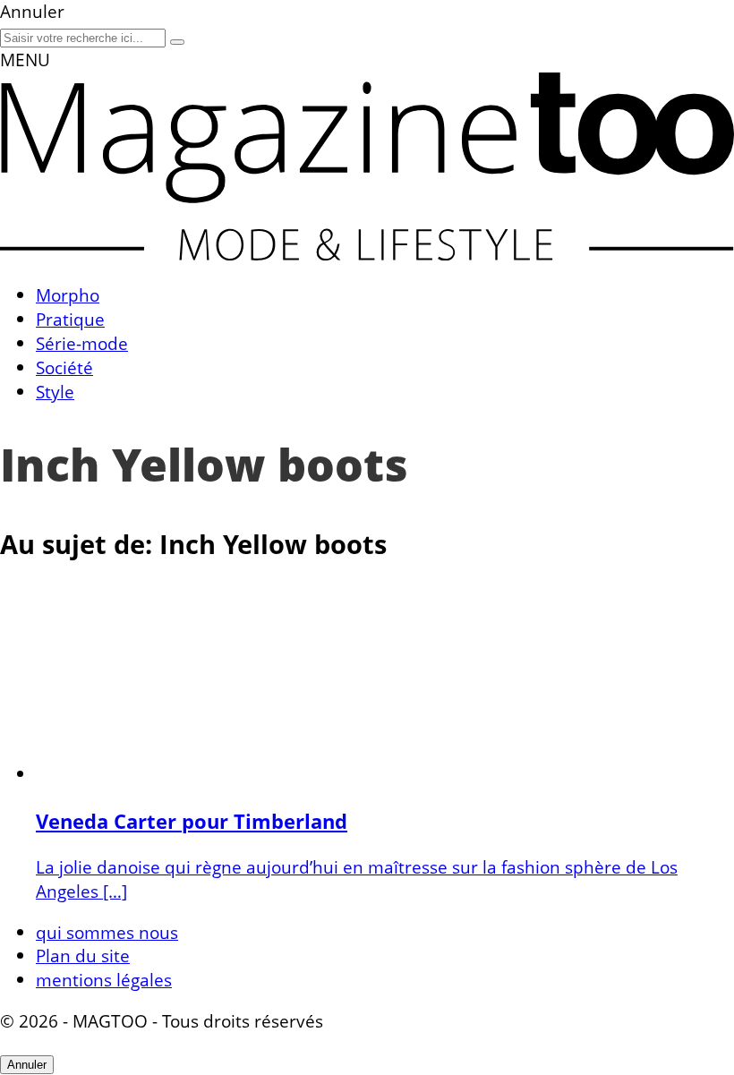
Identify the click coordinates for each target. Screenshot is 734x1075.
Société (64, 367)
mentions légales (104, 980)
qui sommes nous (107, 932)
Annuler (27, 1064)
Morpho (67, 295)
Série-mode (82, 343)
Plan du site (83, 955)
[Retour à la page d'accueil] (367, 254)
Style (55, 392)
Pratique (70, 319)
